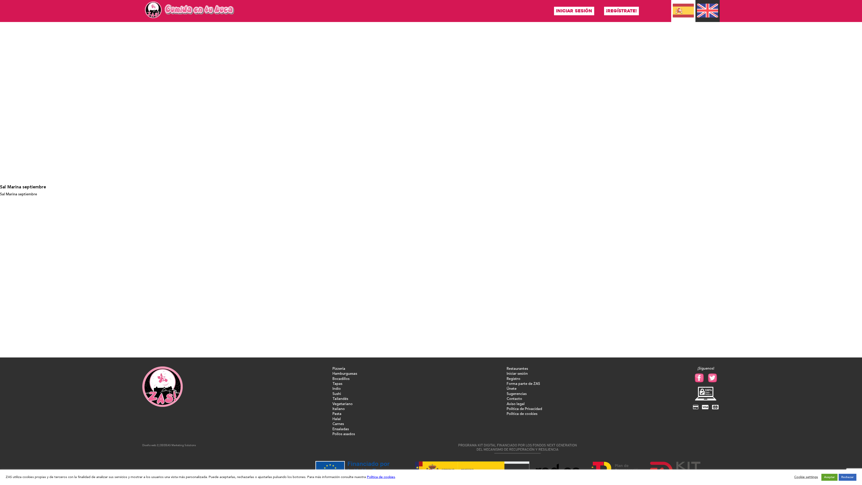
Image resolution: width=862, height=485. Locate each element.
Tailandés (340, 399)
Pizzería (338, 369)
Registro (513, 379)
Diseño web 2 (150, 445)
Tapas (337, 384)
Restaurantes (517, 369)
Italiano (338, 409)
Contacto (514, 399)
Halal (336, 419)
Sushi (336, 394)
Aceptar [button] (829, 477)
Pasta (336, 414)
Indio (336, 389)
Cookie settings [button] (806, 477)
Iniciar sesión (574, 11)
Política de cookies (522, 414)
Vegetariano (342, 404)
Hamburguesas (344, 374)
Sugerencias (517, 394)
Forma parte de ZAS (523, 384)
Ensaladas (340, 429)
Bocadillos (341, 379)
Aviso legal (516, 404)
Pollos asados (343, 434)
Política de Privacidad (524, 409)
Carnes (338, 424)
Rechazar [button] (847, 477)
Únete (512, 389)
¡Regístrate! (621, 11)
